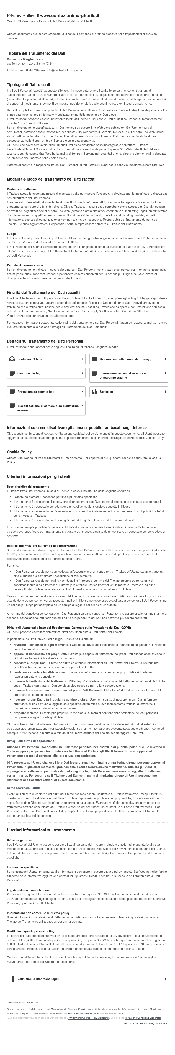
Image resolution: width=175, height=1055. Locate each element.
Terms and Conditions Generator (143, 1017)
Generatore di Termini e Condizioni (142, 1009)
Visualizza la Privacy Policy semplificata (146, 1023)
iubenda (11, 1013)
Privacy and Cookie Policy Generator (88, 1017)
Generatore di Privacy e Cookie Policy (72, 1009)
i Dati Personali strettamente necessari (82, 1013)
